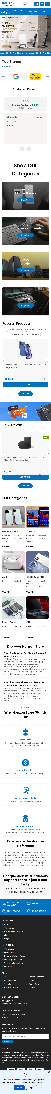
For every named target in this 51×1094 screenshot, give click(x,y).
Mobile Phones (15, 329)
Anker (4, 626)
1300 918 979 (24, 888)
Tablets (7, 984)
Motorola (18, 538)
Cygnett (41, 581)
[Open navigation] (47, 4)
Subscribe (7, 1042)
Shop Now (25, 235)
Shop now (25, 199)
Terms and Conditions (14, 963)
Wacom (29, 541)
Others (32, 987)
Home (7, 925)
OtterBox (29, 581)
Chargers (34, 334)
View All (25, 393)
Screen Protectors (37, 977)
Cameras (30, 626)
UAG (28, 586)
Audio (31, 980)
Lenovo (29, 538)
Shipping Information (13, 960)
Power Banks (18, 334)
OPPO (4, 541)
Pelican (41, 584)
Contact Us (9, 949)
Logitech (17, 581)
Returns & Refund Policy (14, 956)
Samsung (6, 536)
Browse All (7, 66)
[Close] (49, 1072)
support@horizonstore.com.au (15, 1004)
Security (41, 626)
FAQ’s (6, 939)
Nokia (16, 536)
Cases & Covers (35, 329)
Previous (3, 77)
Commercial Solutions (14, 932)
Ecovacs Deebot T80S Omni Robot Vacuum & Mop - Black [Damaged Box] (24, 458)
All (5, 977)
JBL (3, 584)
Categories (9, 928)
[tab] (15, 330)
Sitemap (8, 967)
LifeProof (29, 584)
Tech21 (41, 586)
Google (5, 538)
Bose (4, 581)
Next (47, 77)
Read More (25, 707)
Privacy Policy (10, 952)
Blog (6, 935)
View (3, 379)
